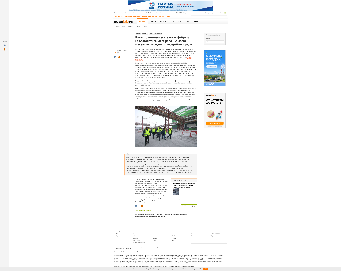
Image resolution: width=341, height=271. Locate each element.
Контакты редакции (139, 242)
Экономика (145, 34)
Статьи (155, 236)
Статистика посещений (197, 234)
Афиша (174, 234)
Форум (174, 238)
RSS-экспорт (136, 240)
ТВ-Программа (176, 236)
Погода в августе (118, 16)
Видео (173, 240)
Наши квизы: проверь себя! (132, 16)
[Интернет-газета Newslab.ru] (124, 21)
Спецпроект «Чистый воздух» (149, 16)
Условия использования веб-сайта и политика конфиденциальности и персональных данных (137, 247)
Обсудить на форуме (190, 206)
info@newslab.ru (214, 236)
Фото (154, 240)
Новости (138, 34)
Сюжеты (155, 238)
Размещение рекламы (197, 236)
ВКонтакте (119, 234)
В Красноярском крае (155, 34)
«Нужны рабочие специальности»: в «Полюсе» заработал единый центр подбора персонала (184, 185)
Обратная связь (137, 236)
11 (117, 52)
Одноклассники (120, 236)
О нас (134, 234)
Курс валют (187, 13)
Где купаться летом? (164, 16)
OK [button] (206, 269)
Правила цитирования (188, 266)
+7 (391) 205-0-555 (215, 234)
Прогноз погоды (169, 13)
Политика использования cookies (122, 248)
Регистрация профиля (210, 13)
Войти (220, 13)
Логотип (135, 238)
